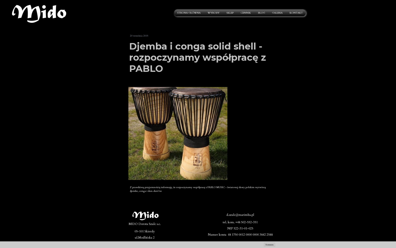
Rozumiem (269, 245)
